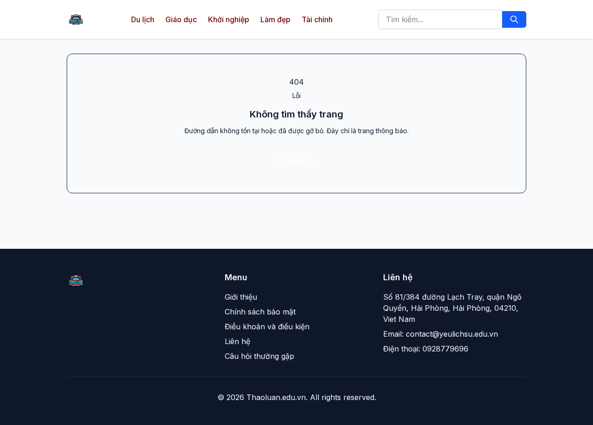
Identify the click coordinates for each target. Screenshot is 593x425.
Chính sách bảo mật (260, 311)
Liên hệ (237, 341)
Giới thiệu (241, 297)
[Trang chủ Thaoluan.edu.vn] (76, 19)
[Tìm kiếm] (514, 19)
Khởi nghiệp (228, 19)
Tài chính (317, 19)
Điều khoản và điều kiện (267, 326)
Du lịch (142, 19)
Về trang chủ (296, 160)
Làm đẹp (275, 19)
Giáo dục (181, 19)
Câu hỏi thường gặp (259, 356)
